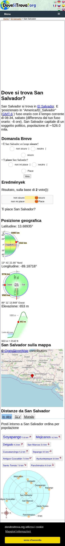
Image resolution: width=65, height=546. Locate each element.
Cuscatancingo (14, 451)
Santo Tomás (13, 465)
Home (6, 19)
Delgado (11, 444)
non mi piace (21, 164)
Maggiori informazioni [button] (18, 531)
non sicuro (21, 148)
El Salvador (16, 19)
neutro (40, 148)
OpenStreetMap (16, 351)
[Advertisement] (32, 55)
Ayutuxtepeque (47, 458)
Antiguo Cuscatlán (16, 458)
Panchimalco (41, 465)
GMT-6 (7, 114)
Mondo (29, 416)
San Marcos (37, 444)
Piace (31, 171)
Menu (7, 14)
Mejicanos (47, 437)
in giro (6, 416)
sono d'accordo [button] (33, 540)
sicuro (30, 155)
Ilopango (41, 451)
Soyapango (16, 437)
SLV (18, 416)
